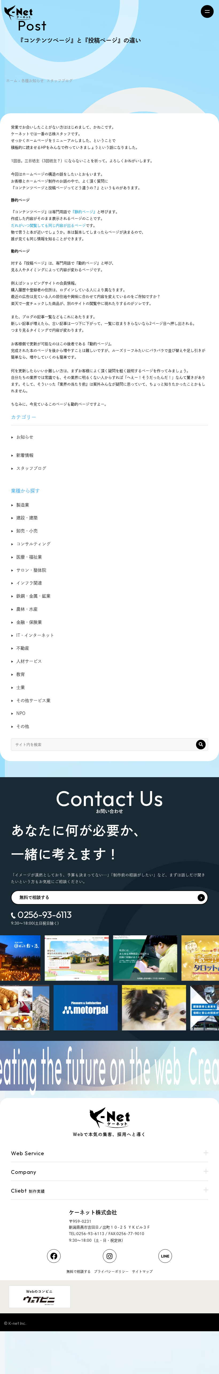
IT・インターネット (35, 635)
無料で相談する (34, 897)
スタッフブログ (31, 468)
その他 (22, 726)
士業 (20, 687)
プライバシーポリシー (111, 1271)
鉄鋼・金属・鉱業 (33, 596)
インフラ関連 (29, 583)
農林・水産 (27, 609)
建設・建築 (27, 518)
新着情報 (24, 455)
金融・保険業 (29, 622)
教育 (20, 674)
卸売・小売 (27, 531)
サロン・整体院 (31, 570)
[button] (201, 744)
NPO (20, 713)
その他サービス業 (33, 700)
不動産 (22, 648)
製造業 (22, 505)
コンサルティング (33, 544)
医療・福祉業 (29, 557)
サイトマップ (142, 1271)
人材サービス (29, 661)
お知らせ (24, 437)
